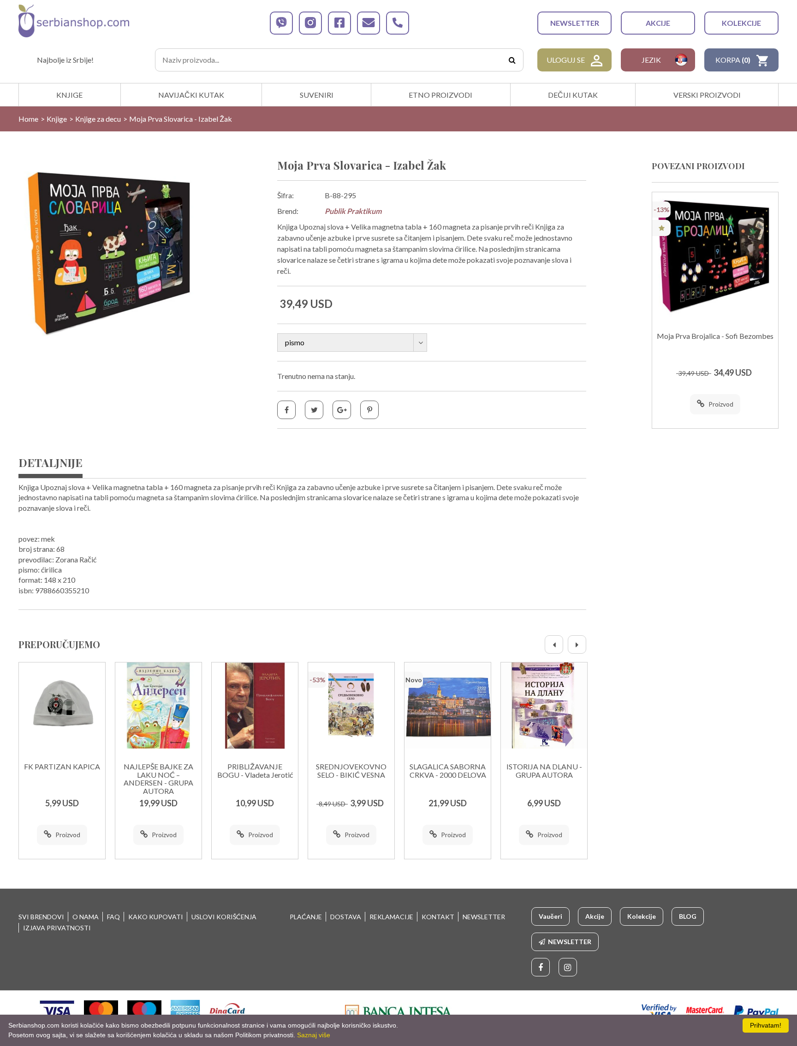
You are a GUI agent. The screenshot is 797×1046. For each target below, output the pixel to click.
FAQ (113, 917)
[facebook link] (339, 23)
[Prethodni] (554, 644)
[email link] (368, 23)
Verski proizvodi (707, 94)
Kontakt (438, 917)
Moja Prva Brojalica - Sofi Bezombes (715, 336)
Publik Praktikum (353, 211)
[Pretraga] (511, 59)
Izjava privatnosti (57, 928)
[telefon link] (397, 23)
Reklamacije (391, 917)
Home (28, 118)
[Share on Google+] (342, 410)
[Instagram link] (568, 967)
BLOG (687, 916)
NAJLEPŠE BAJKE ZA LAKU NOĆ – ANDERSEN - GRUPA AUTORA (158, 778)
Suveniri (316, 94)
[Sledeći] (577, 644)
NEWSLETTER (574, 22)
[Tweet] (314, 410)
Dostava (345, 917)
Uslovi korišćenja (223, 917)
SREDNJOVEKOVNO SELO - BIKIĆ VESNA (351, 770)
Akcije (658, 22)
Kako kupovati (155, 917)
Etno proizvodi (440, 94)
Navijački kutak (191, 94)
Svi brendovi (41, 917)
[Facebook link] (540, 967)
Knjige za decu (98, 118)
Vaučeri (550, 916)
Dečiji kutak (573, 94)
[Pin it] (369, 410)
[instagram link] (310, 23)
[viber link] (281, 23)
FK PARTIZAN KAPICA (62, 766)
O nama (85, 917)
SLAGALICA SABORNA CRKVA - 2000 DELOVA (448, 770)
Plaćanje (306, 917)
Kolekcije (741, 22)
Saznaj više (313, 1035)
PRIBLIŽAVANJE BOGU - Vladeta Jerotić (255, 770)
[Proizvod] (62, 705)
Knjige (69, 94)
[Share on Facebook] (286, 410)
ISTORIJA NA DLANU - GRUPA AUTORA (544, 770)
